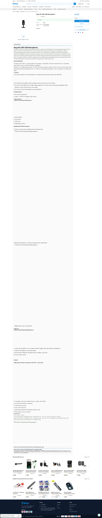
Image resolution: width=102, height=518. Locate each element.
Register (87, 1)
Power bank (20, 9)
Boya (44, 22)
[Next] (88, 466)
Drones (55, 9)
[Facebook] (27, 512)
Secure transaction (79, 26)
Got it (18, 515)
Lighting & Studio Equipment (47, 9)
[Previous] (14, 466)
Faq (57, 506)
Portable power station (61, 9)
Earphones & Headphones (28, 9)
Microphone (15, 9)
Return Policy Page (72, 504)
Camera (35, 9)
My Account (80, 3)
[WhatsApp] (99, 515)
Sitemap (70, 509)
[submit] (75, 4)
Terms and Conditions (73, 511)
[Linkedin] (31, 512)
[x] (29, 512)
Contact (58, 508)
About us (58, 504)
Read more (38, 28)
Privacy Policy (72, 506)
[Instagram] (25, 512)
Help (70, 508)
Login (82, 1)
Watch (40, 9)
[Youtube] (22, 512)
